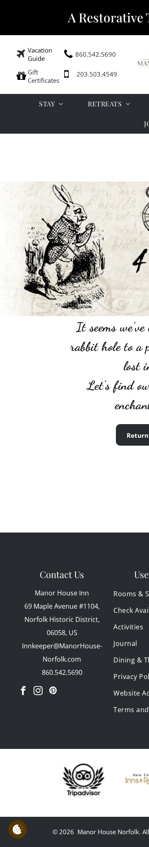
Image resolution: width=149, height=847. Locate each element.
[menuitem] (50, 104)
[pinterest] (53, 691)
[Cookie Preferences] (17, 829)
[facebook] (23, 691)
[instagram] (38, 691)
